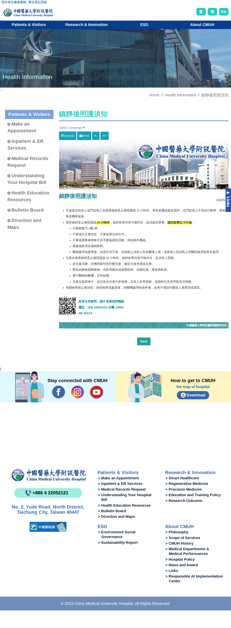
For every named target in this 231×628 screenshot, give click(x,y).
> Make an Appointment (118, 478)
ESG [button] (144, 24)
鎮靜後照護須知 (214, 95)
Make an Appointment (21, 127)
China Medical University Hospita (48, 475)
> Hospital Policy (180, 559)
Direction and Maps (24, 224)
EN (223, 12)
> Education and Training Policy (193, 495)
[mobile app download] (48, 527)
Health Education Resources (28, 196)
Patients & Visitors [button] (29, 24)
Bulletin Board (27, 210)
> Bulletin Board (112, 511)
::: (4, 3)
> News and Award (181, 565)
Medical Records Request (27, 162)
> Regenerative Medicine (186, 484)
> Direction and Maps (116, 516)
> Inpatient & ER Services (120, 484)
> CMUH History (179, 543)
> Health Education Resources (124, 505)
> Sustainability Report (118, 542)
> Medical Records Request (122, 489)
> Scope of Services (182, 538)
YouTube (96, 392)
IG (77, 392)
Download (196, 395)
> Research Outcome (183, 501)
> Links (171, 571)
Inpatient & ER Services (25, 145)
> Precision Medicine (183, 489)
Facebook (58, 392)
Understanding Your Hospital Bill (26, 179)
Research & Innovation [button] (86, 24)
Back (143, 341)
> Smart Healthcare (182, 478)
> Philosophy (176, 532)
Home (154, 95)
